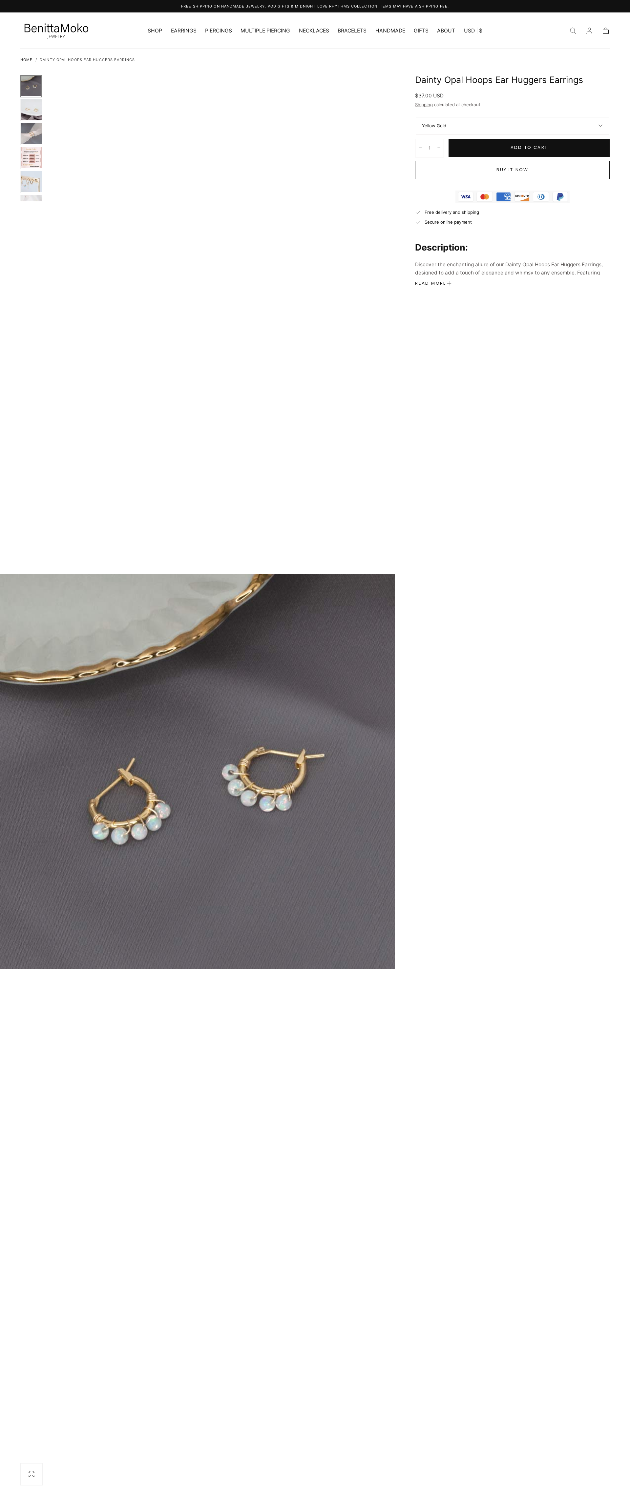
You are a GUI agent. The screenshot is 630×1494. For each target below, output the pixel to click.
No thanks (315, 840)
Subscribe (357, 816)
